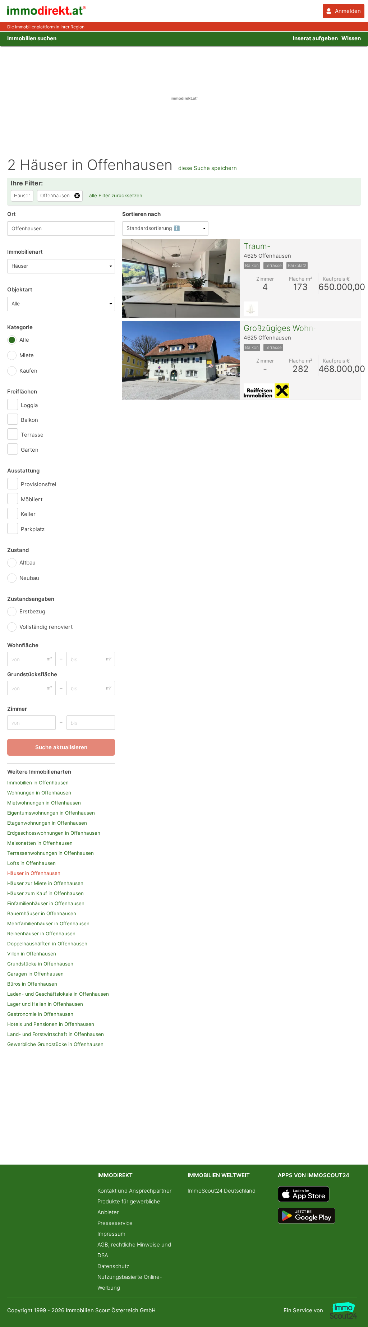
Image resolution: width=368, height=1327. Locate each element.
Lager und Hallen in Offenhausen (45, 1004)
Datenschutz (113, 1266)
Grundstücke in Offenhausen (40, 964)
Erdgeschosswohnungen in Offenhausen (53, 833)
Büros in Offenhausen (32, 984)
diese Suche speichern (207, 168)
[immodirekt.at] (46, 13)
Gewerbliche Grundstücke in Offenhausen (55, 1044)
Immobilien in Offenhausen (38, 782)
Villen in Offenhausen (31, 954)
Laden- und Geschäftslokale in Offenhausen (58, 994)
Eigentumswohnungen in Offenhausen (51, 813)
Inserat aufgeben (315, 38)
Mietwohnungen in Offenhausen (44, 803)
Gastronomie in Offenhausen (40, 1014)
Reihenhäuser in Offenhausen (41, 933)
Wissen (351, 38)
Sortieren (141, 214)
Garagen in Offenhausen (35, 974)
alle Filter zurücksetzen (115, 195)
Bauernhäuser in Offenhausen (41, 913)
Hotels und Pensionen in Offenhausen (50, 1024)
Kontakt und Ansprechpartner (134, 1190)
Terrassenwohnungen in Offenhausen (50, 853)
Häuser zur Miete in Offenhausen (45, 883)
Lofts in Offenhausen (31, 863)
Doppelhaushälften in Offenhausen (47, 943)
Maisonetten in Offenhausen (40, 843)
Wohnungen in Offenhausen (39, 793)
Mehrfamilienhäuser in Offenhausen (48, 923)
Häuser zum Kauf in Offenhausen (45, 893)
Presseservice (115, 1223)
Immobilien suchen (31, 38)
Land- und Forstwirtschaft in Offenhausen (55, 1034)
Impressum (111, 1233)
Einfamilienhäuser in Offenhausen (45, 903)
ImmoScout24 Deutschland (222, 1190)
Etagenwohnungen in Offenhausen (47, 823)
